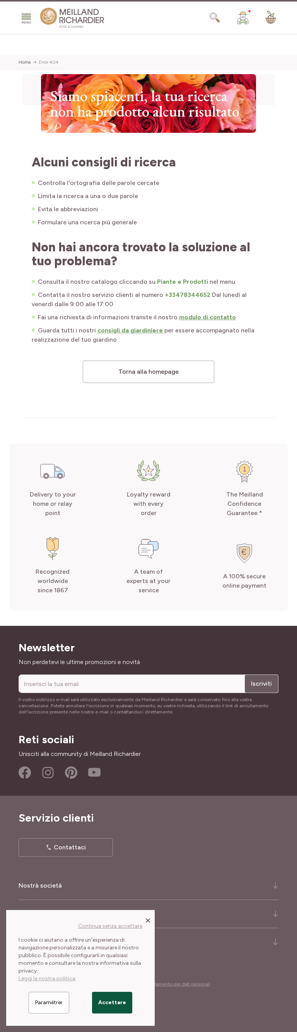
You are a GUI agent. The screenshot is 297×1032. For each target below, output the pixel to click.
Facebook (25, 772)
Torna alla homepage (148, 371)
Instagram (48, 772)
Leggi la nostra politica (47, 978)
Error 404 (48, 62)
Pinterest (71, 772)
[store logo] (72, 18)
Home (25, 62)
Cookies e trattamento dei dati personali (168, 984)
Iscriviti (261, 683)
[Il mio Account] (243, 17)
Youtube (94, 772)
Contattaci (70, 847)
